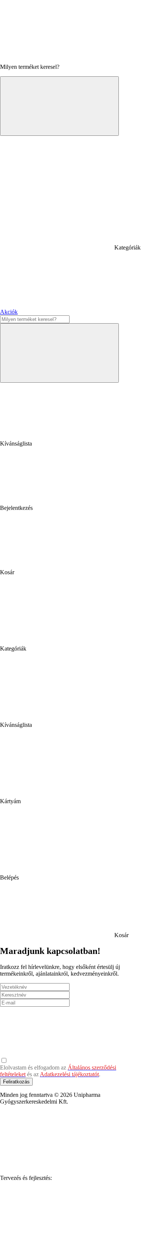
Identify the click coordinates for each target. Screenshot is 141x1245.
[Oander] (56, 1235)
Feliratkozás (16, 1082)
